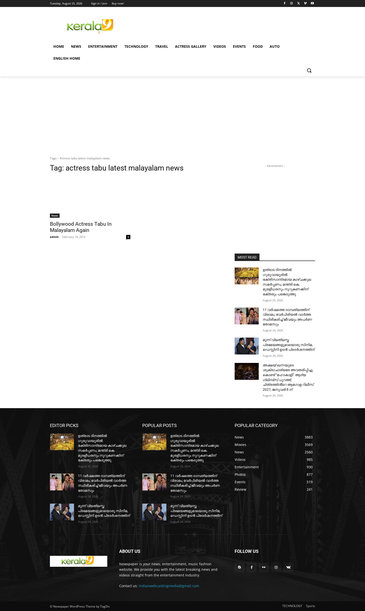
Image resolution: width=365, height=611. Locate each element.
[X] (298, 3)
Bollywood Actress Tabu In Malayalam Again (81, 227)
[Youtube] (312, 3)
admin (54, 237)
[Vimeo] (305, 3)
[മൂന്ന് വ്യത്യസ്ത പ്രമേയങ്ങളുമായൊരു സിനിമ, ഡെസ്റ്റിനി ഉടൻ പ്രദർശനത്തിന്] (247, 346)
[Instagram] (291, 3)
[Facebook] (285, 3)
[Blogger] (239, 567)
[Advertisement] (219, 25)
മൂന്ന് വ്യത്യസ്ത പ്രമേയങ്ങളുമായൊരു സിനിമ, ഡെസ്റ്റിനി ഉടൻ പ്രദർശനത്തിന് (289, 344)
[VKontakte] (288, 567)
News (54, 215)
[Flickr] (264, 567)
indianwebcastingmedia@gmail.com (169, 585)
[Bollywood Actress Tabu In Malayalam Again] (90, 197)
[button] (309, 70)
